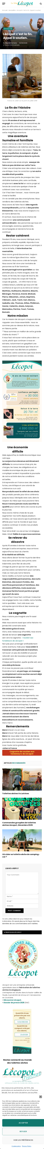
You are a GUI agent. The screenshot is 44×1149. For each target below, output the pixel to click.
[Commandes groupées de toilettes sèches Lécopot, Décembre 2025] (22, 809)
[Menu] (3, 3)
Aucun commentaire (12, 45)
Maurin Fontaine (11, 43)
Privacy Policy (26, 1146)
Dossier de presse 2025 (14, 1002)
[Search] (40, 3)
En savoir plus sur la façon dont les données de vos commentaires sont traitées (20, 922)
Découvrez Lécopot (12, 1000)
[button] (40, 1097)
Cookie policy (16, 1146)
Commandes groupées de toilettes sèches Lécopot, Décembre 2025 (19, 823)
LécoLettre (12, 10)
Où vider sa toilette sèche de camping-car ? (21, 855)
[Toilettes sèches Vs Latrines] (22, 779)
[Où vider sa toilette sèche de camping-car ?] (22, 840)
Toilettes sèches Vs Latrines (15, 793)
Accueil (4, 10)
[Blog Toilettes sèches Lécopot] (22, 3)
